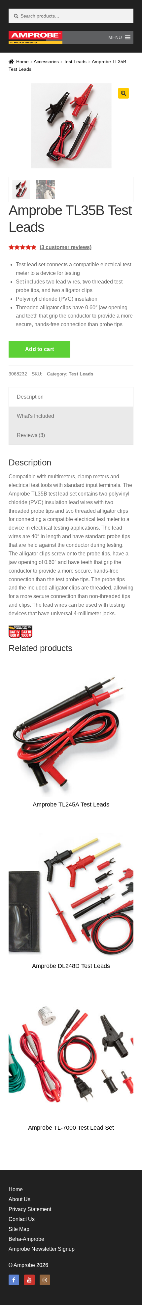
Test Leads (75, 61)
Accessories (46, 61)
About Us (19, 1199)
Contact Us (22, 1219)
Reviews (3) (31, 435)
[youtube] (29, 1280)
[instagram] (45, 1280)
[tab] (71, 397)
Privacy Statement (30, 1209)
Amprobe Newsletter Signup (42, 1249)
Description (30, 397)
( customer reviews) (65, 247)
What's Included (35, 416)
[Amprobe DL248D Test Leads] (71, 896)
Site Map (19, 1229)
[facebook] (14, 1280)
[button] (115, 37)
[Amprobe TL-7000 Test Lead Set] (71, 1057)
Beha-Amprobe (26, 1239)
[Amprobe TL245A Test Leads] (71, 734)
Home (22, 61)
